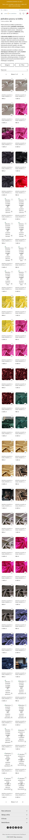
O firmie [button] (3, 819)
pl (1, 10)
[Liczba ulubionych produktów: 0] (23, 13)
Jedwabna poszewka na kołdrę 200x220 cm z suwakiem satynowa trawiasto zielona (7, 264)
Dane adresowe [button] (6, 811)
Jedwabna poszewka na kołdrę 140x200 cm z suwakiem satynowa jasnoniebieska (20, 770)
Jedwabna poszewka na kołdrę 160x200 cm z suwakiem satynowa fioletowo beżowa (20, 529)
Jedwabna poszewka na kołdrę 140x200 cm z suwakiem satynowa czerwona (20, 191)
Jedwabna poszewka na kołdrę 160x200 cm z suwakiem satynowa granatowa (20, 673)
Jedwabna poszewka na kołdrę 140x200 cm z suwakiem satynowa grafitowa (7, 601)
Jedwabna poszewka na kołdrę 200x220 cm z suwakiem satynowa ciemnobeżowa (7, 481)
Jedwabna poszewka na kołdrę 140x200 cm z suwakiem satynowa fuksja (20, 553)
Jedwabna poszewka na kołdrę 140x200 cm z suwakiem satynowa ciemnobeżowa (7, 457)
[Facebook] (8, 828)
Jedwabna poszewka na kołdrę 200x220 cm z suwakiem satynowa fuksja (20, 577)
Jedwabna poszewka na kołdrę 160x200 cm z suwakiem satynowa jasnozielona (7, 721)
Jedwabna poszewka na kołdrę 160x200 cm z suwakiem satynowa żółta (21, 312)
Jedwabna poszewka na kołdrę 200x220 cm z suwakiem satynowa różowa (20, 360)
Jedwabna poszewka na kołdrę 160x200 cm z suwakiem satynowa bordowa (20, 384)
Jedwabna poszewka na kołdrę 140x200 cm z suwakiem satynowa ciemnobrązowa (20, 481)
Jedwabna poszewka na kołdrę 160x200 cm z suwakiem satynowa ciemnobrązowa (7, 505)
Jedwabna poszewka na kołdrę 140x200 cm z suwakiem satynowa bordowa (7, 384)
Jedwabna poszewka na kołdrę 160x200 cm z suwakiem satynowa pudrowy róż (20, 95)
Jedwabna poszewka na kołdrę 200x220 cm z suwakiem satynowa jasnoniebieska (20, 794)
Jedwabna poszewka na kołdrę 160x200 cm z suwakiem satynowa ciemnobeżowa (20, 457)
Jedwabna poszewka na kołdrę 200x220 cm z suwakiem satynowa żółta (7, 336)
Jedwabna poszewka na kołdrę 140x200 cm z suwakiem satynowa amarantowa (20, 119)
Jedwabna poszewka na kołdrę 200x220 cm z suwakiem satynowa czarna (7, 191)
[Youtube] (13, 828)
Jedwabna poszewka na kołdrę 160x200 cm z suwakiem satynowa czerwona (7, 216)
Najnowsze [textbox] (3, 70)
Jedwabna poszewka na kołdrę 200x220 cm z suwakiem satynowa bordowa (7, 408)
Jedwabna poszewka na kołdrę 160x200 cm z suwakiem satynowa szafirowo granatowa (7, 649)
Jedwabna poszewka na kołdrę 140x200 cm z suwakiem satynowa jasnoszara (7, 746)
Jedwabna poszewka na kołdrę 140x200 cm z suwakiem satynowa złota (21, 264)
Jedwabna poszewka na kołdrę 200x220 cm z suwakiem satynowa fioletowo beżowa (7, 553)
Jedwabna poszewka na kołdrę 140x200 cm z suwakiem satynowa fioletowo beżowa (7, 529)
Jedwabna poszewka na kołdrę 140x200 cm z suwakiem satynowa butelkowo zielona (20, 408)
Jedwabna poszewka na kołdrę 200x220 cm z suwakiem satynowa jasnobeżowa (7, 770)
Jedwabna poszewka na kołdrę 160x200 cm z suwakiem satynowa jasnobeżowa (20, 746)
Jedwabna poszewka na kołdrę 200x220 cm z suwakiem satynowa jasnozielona (20, 721)
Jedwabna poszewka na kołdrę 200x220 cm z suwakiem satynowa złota (21, 288)
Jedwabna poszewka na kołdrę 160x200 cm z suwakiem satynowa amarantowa (7, 143)
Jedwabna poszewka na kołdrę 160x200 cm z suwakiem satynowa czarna (20, 167)
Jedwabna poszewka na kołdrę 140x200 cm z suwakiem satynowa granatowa (7, 673)
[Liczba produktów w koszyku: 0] (26, 13)
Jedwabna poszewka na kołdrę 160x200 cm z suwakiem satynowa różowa (7, 360)
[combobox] (14, 70)
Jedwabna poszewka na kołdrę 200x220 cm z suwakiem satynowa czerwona (20, 216)
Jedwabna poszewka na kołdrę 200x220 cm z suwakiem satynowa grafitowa (7, 625)
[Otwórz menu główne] (2, 13)
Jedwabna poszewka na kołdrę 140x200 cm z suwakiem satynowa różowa (20, 336)
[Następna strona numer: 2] (22, 74)
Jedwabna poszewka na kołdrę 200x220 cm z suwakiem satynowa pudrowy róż (7, 119)
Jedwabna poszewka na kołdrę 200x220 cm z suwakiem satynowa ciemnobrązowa (20, 505)
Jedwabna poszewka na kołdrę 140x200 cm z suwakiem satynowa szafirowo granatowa (20, 625)
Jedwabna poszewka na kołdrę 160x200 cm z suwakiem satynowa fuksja (7, 577)
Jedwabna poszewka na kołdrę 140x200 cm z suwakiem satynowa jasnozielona (20, 697)
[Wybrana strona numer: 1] (14, 74)
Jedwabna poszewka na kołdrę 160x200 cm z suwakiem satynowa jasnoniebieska (7, 794)
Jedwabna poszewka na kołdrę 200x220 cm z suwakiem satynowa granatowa (7, 697)
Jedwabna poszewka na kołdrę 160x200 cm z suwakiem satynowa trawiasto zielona (20, 240)
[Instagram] (10, 828)
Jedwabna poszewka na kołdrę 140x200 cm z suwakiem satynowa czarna (7, 167)
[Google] (18, 828)
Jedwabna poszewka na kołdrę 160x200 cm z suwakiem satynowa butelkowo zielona (7, 432)
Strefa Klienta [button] (5, 822)
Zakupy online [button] (5, 815)
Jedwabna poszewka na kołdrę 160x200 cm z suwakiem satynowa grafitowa (20, 601)
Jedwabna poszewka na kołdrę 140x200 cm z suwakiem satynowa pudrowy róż (7, 95)
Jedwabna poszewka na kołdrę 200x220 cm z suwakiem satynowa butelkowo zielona (20, 432)
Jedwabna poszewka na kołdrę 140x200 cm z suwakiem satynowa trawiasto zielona (7, 240)
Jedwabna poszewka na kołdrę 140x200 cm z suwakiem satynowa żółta (7, 312)
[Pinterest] (21, 828)
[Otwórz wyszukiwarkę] (20, 13)
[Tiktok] (16, 828)
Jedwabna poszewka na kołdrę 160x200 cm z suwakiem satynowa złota (7, 288)
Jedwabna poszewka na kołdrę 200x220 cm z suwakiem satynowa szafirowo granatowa (20, 649)
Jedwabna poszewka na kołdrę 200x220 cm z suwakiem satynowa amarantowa (20, 143)
